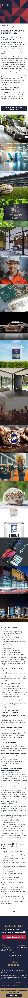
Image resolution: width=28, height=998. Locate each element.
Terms (3, 982)
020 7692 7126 (21, 948)
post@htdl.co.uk (14, 955)
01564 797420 (7, 950)
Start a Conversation (14, 937)
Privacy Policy (15, 985)
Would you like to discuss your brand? (14, 108)
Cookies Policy (6, 985)
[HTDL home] (6, 5)
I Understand (14, 995)
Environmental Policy (7, 988)
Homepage (4, 25)
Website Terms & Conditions (14, 982)
